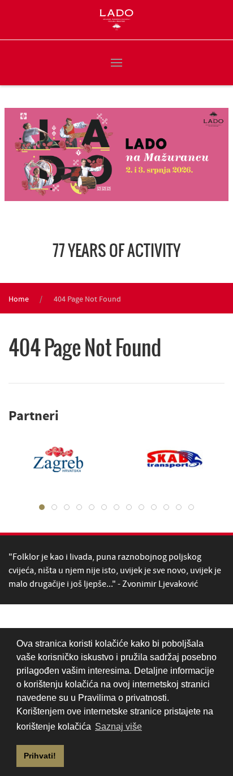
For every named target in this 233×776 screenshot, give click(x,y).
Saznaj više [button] (118, 726)
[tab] (42, 507)
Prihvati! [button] (40, 755)
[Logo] (116, 19)
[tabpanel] (166, 459)
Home (18, 299)
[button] (116, 62)
